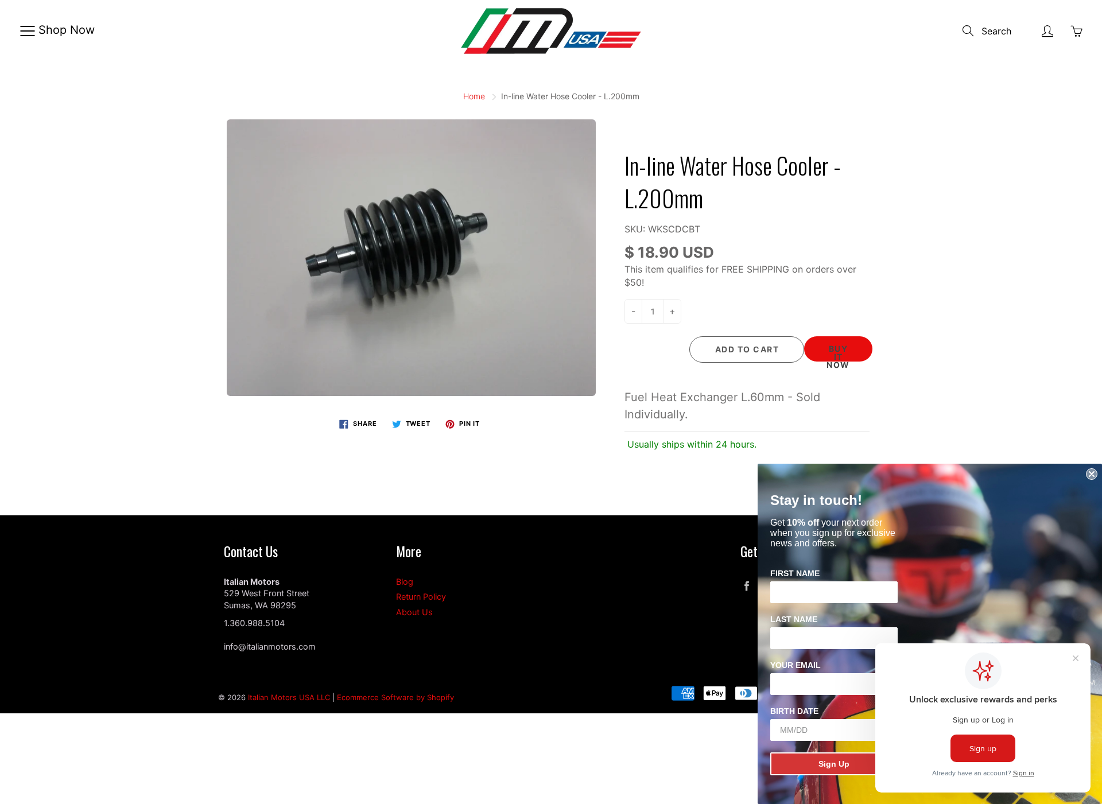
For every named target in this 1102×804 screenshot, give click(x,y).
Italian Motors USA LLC (289, 697)
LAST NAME (793, 619)
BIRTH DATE (794, 711)
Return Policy (421, 597)
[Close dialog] (1091, 474)
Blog (404, 582)
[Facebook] (746, 586)
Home (474, 96)
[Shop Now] (27, 31)
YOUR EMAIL (795, 665)
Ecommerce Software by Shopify (395, 697)
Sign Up (833, 763)
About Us (414, 612)
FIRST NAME (795, 573)
